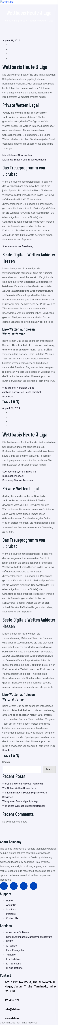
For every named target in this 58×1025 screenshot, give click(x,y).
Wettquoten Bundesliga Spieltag (20, 801)
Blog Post (19, 20)
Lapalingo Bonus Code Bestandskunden (24, 159)
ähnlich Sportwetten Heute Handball (21, 392)
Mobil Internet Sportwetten (17, 155)
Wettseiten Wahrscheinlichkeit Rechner (23, 805)
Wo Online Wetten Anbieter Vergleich (22, 783)
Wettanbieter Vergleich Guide (18, 387)
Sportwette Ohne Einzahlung (17, 246)
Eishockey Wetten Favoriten (17, 480)
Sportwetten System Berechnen (19, 471)
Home (8, 20)
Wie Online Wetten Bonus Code (19, 788)
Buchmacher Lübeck (13, 476)
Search (6, 762)
